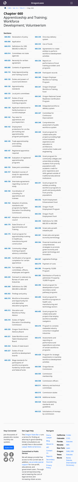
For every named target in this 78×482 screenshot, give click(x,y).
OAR (68, 451)
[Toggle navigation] (71, 3)
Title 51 (22, 8)
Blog (48, 441)
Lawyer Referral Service (31, 447)
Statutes (69, 441)
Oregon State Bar (32, 435)
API (47, 447)
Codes (68, 435)
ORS (9, 8)
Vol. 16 (15, 8)
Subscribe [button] (9, 447)
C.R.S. (68, 438)
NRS (67, 445)
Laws (68, 448)
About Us (49, 444)
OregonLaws (37, 3)
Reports (49, 456)
